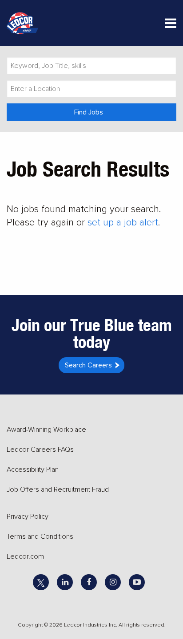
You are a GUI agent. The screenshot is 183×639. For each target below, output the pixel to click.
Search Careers (88, 365)
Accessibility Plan (33, 469)
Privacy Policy (27, 516)
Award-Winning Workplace (46, 429)
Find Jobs (88, 112)
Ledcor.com (25, 556)
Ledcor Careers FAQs (40, 449)
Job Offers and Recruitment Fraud (58, 489)
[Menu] (170, 25)
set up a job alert (123, 223)
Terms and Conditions (40, 536)
